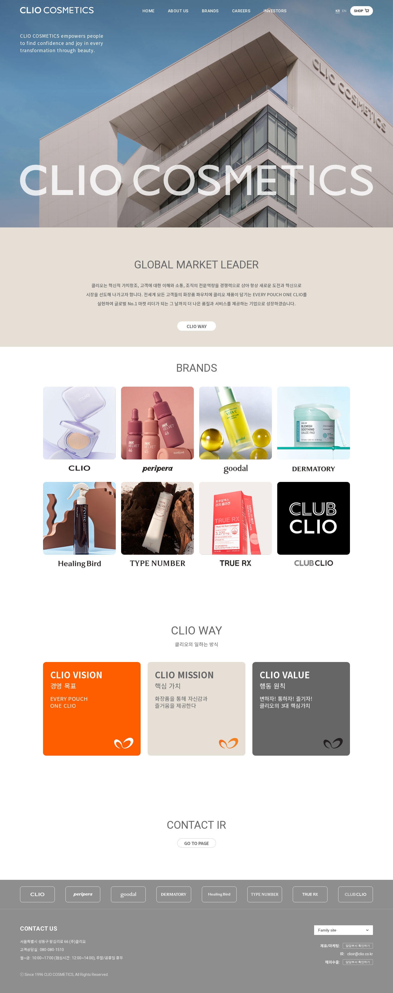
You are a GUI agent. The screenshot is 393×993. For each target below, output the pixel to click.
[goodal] (128, 894)
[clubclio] (355, 894)
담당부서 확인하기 (358, 945)
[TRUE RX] (310, 894)
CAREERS (241, 11)
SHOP (358, 11)
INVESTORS (275, 11)
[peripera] (83, 894)
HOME (148, 11)
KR (338, 11)
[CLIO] (37, 894)
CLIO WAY (197, 326)
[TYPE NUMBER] (264, 894)
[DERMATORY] (173, 894)
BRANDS (210, 11)
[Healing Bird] (219, 894)
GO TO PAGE (196, 843)
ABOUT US (178, 11)
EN (344, 11)
